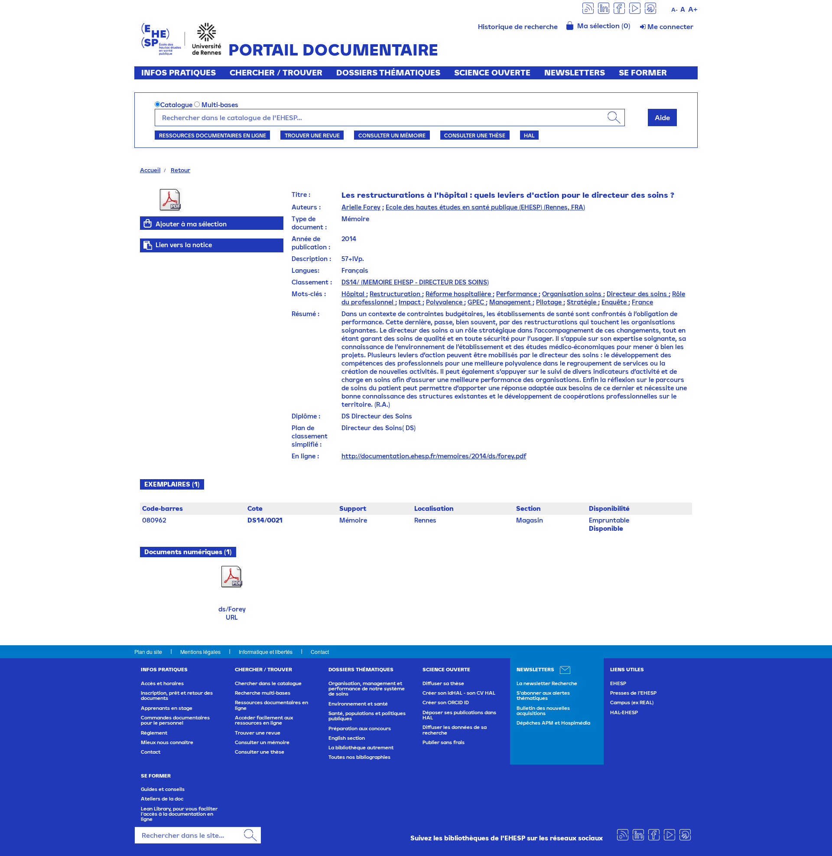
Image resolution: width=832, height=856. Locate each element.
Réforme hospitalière (459, 293)
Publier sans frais (443, 742)
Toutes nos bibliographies (359, 757)
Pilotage (549, 302)
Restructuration (396, 293)
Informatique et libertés (265, 651)
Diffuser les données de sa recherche (454, 730)
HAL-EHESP (624, 712)
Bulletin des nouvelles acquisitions (543, 711)
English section (346, 738)
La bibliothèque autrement (360, 747)
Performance (517, 293)
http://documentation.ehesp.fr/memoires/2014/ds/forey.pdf (433, 456)
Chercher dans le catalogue (268, 683)
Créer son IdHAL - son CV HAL (458, 693)
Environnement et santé (358, 703)
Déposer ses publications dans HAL (459, 715)
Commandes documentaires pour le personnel (175, 720)
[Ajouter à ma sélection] (148, 223)
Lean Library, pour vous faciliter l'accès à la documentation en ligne (179, 814)
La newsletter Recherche (547, 683)
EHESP (618, 683)
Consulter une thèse (474, 135)
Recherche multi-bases (262, 693)
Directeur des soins (638, 293)
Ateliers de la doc (162, 798)
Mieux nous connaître (167, 742)
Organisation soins (572, 293)
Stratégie (582, 302)
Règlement (154, 732)
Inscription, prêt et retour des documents (177, 695)
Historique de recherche (518, 26)
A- (674, 10)
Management (511, 302)
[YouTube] (634, 7)
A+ (693, 9)
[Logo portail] (181, 38)
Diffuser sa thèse (443, 683)
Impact (410, 302)
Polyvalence (445, 302)
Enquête (614, 302)
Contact (320, 651)
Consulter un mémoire (392, 135)
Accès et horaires (162, 683)
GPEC (477, 302)
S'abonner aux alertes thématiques (543, 695)
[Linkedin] (603, 7)
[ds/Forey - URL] (231, 576)
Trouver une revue (312, 135)
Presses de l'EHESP (633, 693)
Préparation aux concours (359, 728)
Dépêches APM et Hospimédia (553, 722)
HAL (529, 135)
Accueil (150, 170)
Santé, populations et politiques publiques (367, 716)
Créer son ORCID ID (445, 702)
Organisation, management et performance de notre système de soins (366, 689)
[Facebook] (619, 7)
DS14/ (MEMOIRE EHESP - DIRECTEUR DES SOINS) (415, 282)
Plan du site (148, 651)
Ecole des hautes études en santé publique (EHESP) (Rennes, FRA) (485, 207)
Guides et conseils (163, 789)
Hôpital (353, 293)
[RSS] (588, 7)
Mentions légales (200, 651)
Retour (180, 170)
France (642, 302)
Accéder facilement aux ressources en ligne (264, 720)
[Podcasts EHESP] (650, 7)
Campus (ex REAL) (631, 702)
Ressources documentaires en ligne (212, 135)
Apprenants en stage (166, 708)
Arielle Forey (360, 207)
